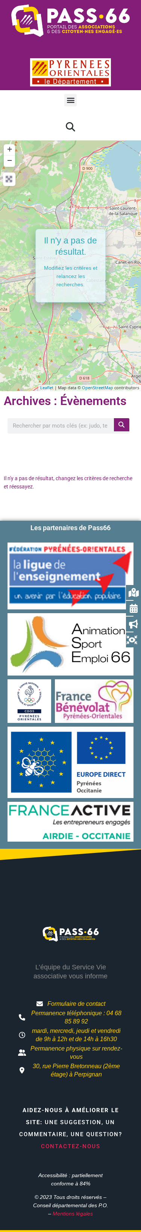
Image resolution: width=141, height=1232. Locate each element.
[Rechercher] (121, 424)
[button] (70, 100)
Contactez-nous (70, 1146)
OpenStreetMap (97, 387)
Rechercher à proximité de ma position (70, 452)
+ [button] (9, 149)
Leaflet (46, 387)
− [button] (9, 160)
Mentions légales (73, 1214)
